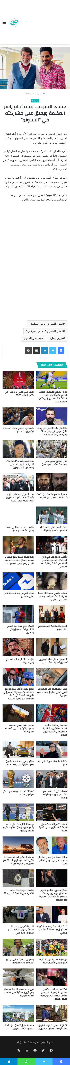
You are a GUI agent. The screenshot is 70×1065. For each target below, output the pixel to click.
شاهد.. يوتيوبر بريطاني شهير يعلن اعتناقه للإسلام (20, 529)
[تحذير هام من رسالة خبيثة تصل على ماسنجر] (18, 581)
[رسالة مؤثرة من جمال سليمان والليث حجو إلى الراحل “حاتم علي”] (51, 845)
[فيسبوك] (61, 350)
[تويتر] (52, 350)
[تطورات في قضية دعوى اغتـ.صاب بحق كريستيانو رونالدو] (51, 779)
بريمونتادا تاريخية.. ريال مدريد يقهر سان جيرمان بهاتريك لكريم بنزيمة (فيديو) (18, 827)
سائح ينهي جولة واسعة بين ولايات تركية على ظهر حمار (20, 763)
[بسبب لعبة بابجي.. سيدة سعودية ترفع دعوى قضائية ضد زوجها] (18, 713)
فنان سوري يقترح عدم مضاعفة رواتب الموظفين (54, 463)
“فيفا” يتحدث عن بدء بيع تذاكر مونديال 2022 (18, 793)
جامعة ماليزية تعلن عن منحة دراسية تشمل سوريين (19, 1027)
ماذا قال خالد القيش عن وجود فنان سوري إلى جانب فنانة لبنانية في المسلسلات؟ (52, 431)
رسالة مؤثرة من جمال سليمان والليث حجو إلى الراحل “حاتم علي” (52, 860)
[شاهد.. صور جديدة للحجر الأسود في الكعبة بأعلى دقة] (18, 878)
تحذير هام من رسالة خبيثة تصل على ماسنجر (19, 595)
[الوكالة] (13, 22)
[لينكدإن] (44, 350)
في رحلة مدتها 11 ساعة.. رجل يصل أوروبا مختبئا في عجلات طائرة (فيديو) (19, 992)
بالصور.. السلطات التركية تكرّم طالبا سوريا (52, 628)
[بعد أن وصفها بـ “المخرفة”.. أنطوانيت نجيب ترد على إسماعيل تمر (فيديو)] (18, 449)
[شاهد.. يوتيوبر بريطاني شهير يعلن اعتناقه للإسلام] (18, 515)
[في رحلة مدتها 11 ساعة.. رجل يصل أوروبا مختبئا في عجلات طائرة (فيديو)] (18, 977)
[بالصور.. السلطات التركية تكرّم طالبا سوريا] (51, 614)
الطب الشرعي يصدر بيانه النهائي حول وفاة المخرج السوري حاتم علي (21, 929)
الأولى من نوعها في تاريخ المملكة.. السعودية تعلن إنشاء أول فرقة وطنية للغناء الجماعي (53, 562)
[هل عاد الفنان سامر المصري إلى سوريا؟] (18, 647)
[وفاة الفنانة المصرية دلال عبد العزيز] (51, 749)
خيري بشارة (56, 338)
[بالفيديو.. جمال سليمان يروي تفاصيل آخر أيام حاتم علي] (51, 647)
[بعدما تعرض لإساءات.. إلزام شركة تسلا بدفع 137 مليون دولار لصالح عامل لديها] (18, 482)
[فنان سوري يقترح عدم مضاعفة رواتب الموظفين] (51, 449)
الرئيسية (38, 93)
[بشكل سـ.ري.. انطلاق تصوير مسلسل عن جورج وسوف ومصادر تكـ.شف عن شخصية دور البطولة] (51, 878)
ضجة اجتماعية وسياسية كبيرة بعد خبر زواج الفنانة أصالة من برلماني (52, 929)
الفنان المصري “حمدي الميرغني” (44, 331)
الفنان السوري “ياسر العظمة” (46, 323)
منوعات (28, 93)
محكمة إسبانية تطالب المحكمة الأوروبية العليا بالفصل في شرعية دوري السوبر (55, 730)
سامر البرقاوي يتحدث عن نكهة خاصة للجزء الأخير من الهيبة (52, 496)
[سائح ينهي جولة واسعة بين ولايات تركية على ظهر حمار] (18, 749)
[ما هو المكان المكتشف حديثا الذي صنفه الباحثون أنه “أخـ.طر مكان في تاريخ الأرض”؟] (18, 845)
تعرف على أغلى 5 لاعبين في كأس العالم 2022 (19, 393)
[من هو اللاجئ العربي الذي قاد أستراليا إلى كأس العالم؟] (51, 947)
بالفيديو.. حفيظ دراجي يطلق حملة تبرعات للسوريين (20, 961)
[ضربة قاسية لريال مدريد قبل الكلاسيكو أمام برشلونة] (51, 515)
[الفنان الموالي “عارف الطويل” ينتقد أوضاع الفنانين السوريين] (51, 1013)
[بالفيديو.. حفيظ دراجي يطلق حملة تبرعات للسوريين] (18, 947)
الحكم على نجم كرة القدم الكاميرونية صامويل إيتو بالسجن (20, 629)
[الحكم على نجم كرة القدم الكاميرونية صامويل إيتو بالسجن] (18, 614)
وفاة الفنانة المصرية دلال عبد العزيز (52, 763)
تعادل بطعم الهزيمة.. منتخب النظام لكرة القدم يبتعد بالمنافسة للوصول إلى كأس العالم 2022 (53, 397)
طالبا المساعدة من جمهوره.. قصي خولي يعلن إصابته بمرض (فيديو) (52, 692)
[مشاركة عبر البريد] (36, 350)
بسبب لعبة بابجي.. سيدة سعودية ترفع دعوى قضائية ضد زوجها (19, 728)
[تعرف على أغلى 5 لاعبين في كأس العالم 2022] (18, 380)
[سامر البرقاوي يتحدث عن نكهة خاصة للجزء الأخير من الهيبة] (51, 482)
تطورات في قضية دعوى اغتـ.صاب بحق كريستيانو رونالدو (54, 794)
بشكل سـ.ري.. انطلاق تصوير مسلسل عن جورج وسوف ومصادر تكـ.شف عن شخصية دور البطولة (53, 895)
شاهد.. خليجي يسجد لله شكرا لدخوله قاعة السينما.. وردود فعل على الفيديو (52, 596)
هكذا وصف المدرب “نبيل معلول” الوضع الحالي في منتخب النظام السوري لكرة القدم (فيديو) (53, 994)
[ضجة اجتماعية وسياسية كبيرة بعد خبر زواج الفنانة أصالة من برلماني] (51, 914)
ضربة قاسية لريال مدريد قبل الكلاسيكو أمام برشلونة (53, 529)
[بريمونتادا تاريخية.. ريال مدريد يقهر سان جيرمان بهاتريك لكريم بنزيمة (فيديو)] (18, 812)
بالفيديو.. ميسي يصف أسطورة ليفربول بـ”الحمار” (18, 430)
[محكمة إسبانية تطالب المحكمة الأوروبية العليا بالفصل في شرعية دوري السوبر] (51, 713)
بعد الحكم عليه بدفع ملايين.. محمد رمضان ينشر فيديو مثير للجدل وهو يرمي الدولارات (19, 560)
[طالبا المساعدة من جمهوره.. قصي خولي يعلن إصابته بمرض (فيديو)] (51, 677)
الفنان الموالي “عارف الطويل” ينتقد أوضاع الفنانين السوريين (52, 1027)
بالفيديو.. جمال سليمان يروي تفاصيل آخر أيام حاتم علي (53, 661)
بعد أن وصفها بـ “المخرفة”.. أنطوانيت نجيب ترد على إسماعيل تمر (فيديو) (20, 464)
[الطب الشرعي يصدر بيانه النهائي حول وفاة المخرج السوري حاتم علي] (18, 914)
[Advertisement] (43, 23)
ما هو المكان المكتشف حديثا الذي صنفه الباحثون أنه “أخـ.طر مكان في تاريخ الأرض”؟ (18, 860)
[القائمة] (4, 23)
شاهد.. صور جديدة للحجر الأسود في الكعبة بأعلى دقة (19, 892)
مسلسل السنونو (32, 338)
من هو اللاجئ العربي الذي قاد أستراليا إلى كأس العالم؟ (52, 961)
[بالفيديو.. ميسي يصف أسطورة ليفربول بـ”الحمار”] (18, 416)
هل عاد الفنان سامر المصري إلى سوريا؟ (20, 661)
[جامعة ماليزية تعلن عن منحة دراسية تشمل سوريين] (18, 1013)
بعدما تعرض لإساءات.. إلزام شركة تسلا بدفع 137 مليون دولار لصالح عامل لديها (20, 497)
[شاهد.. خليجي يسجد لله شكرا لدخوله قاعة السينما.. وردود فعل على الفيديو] (51, 581)
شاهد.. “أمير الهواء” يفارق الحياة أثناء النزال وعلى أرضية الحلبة (53, 827)
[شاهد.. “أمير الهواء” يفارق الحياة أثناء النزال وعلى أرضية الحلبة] (51, 812)
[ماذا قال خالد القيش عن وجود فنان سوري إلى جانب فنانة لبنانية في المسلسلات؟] (51, 416)
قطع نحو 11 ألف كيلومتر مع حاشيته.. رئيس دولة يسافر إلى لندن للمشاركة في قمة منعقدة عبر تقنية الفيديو (18, 694)
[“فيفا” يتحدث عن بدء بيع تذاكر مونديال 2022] (18, 779)
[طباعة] (28, 350)
